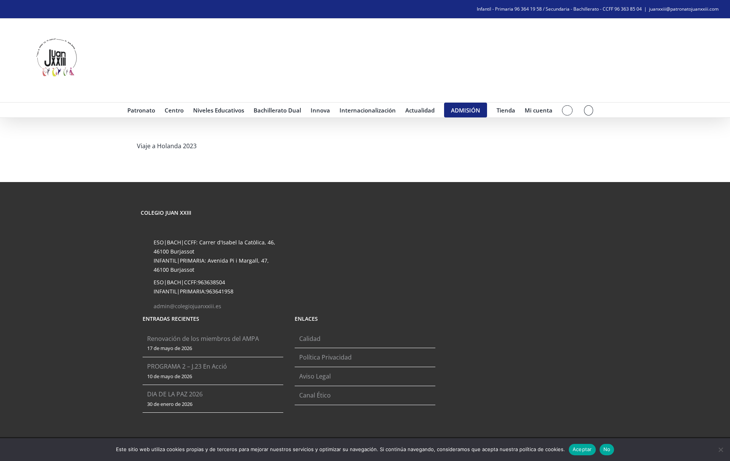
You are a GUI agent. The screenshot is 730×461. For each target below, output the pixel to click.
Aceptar (582, 449)
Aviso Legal (315, 376)
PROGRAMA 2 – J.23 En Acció (187, 366)
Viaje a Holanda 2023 (167, 146)
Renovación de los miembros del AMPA (203, 338)
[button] (589, 110)
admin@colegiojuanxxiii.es (187, 306)
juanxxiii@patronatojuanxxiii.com (684, 9)
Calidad (310, 338)
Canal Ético (315, 395)
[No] (720, 449)
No (607, 449)
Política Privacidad (325, 357)
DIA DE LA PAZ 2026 (175, 394)
